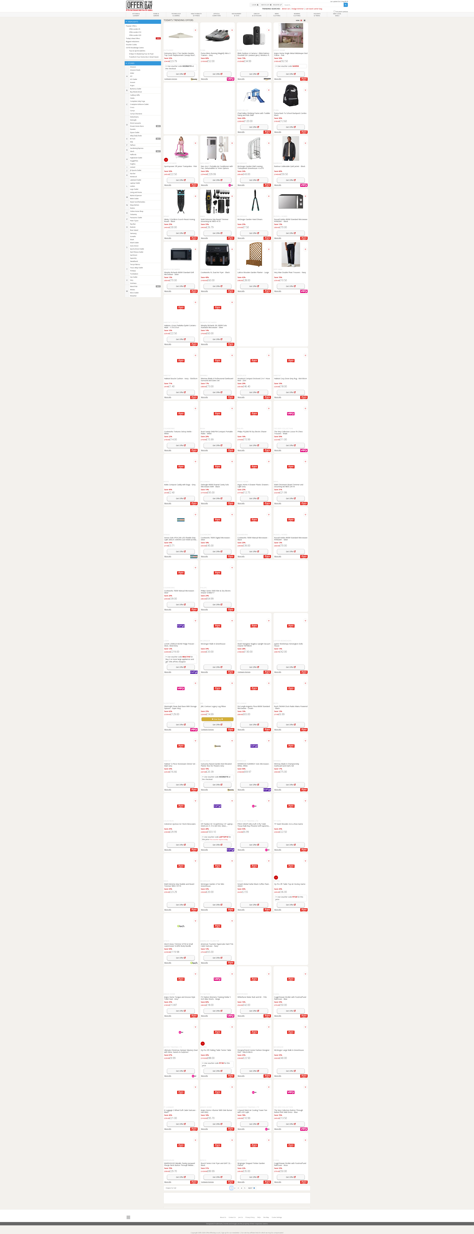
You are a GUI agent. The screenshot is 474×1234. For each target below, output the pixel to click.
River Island (134, 230)
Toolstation (134, 274)
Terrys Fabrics (135, 264)
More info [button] (277, 79)
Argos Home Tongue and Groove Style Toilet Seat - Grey (179, 998)
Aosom (132, 82)
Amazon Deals (135, 70)
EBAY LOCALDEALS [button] (337, 15)
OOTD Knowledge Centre (135, 48)
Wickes (132, 290)
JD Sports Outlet (135, 170)
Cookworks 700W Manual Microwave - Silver (179, 592)
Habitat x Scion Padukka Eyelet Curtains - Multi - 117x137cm (180, 326)
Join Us (240, 1217)
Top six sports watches (137, 51)
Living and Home (136, 192)
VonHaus (133, 283)
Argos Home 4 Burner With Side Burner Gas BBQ (216, 1111)
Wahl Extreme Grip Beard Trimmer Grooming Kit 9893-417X (214, 220)
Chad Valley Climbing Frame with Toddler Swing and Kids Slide (253, 114)
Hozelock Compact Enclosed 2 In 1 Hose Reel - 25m (253, 379)
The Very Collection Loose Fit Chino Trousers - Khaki (288, 432)
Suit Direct (133, 255)
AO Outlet (133, 79)
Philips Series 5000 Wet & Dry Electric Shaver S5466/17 (216, 592)
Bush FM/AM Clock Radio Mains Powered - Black (290, 707)
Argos (132, 85)
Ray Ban (133, 224)
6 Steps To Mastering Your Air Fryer (141, 54)
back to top (171, 1188)
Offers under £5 (134, 29)
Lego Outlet (134, 189)
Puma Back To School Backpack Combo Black (290, 114)
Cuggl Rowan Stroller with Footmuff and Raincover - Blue (290, 998)
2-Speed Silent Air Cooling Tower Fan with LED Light (252, 1111)
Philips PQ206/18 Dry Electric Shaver (252, 431)
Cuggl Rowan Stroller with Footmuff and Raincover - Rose (290, 1164)
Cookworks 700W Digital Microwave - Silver (216, 538)
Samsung (133, 233)
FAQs (259, 1217)
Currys (132, 111)
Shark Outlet (134, 243)
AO (131, 76)
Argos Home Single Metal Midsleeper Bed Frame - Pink (290, 54)
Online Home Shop (136, 211)
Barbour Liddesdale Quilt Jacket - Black (289, 166)
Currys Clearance (136, 114)
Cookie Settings (277, 1217)
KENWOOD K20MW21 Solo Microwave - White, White (253, 765)
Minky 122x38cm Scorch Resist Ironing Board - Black (179, 220)
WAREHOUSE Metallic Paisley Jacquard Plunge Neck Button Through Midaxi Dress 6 (179, 1164)
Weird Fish (145, 286)
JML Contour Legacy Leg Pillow (213, 706)
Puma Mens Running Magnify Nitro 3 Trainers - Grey (215, 54)
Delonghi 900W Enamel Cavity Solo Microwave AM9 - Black (215, 485)
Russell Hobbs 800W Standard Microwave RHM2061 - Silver (290, 538)
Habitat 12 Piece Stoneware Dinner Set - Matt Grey (180, 765)
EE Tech (145, 139)
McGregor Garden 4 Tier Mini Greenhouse (212, 885)
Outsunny (133, 214)
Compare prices (170, 79)
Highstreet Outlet (136, 158)
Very (131, 280)
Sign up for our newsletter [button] (230, 1233)
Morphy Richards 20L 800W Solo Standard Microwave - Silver (214, 326)
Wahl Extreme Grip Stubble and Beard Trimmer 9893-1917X (179, 885)
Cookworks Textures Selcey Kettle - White (178, 432)
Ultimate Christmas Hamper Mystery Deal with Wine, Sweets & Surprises (181, 1051)
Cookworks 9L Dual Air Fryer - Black (215, 272)
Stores (130, 63)
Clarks (132, 98)
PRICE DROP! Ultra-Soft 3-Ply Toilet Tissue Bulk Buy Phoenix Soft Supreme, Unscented (253, 825)
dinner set (286, 9)
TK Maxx (133, 271)
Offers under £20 (135, 35)
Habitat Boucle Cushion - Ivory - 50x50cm (180, 378)
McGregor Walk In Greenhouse (213, 644)
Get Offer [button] (180, 74)
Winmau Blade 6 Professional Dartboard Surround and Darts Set (217, 379)
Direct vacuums (135, 123)
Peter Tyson (134, 221)
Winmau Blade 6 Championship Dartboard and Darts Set (286, 765)
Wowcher (133, 296)
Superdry (133, 258)
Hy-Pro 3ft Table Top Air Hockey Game (289, 884)
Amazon (133, 67)
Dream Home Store (145, 126)
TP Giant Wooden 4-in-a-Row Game (288, 824)
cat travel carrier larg (314, 9)
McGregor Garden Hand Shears (249, 219)
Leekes (132, 186)
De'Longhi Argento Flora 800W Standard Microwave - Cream (253, 707)
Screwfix (133, 236)
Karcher (133, 173)
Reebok (132, 227)
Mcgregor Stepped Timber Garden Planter (251, 1164)
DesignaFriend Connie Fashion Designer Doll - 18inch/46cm (253, 1051)
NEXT (251, 1188)
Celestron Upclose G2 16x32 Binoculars (180, 824)
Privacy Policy (250, 1217)
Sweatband (134, 261)
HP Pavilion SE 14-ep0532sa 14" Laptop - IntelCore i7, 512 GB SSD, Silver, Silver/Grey (217, 825)
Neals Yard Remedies (137, 202)
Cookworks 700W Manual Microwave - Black (252, 538)
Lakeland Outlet (135, 180)
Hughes (132, 164)
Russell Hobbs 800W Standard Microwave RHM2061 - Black (290, 220)
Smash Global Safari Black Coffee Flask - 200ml (253, 885)
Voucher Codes (131, 45)
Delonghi (133, 120)
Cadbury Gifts (135, 95)
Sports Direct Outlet (137, 249)
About (223, 1217)
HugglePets (134, 161)
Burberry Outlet (135, 89)
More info (204, 79)
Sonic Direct (134, 246)
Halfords (133, 154)
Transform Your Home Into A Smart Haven (144, 57)
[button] (255, 5)
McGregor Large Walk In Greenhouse (289, 1050)
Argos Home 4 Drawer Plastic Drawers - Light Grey (253, 485)
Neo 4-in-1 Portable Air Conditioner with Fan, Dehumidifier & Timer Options (217, 167)
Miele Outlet (134, 199)
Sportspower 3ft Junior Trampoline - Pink (180, 166)
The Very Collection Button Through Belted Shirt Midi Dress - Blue (288, 1111)
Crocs (132, 107)
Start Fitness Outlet (136, 252)
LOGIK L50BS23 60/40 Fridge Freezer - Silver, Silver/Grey (179, 645)
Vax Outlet (133, 277)
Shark (132, 240)
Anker (132, 73)
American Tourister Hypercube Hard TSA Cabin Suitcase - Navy (217, 945)
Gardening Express (136, 148)
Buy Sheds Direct (136, 92)
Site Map (266, 1217)
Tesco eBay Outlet (136, 268)
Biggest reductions (132, 41)
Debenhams (134, 117)
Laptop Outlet (135, 183)
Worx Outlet (134, 293)
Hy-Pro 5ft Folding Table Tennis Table (216, 1050)
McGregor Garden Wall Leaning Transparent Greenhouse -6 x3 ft (250, 167)
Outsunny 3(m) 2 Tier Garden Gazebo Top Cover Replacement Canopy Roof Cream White (179, 54)
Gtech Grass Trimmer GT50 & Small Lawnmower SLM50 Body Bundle (178, 945)
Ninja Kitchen (134, 205)
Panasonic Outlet (136, 218)
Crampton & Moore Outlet (139, 104)
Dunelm (133, 129)
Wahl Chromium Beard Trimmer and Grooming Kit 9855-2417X (288, 485)
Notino (132, 208)
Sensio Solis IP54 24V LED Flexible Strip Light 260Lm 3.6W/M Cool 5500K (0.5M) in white (180, 538)
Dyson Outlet (134, 132)
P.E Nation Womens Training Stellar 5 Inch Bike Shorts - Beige (216, 998)
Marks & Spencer (136, 195)
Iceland (132, 167)
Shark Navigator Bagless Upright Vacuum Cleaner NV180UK (253, 645)
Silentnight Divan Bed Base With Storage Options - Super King (180, 707)
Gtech (145, 151)
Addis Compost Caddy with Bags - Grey (180, 484)
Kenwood (133, 177)
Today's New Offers (143, 38)
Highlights (132, 21)
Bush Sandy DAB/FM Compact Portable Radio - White (217, 432)
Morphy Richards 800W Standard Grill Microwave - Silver (179, 273)
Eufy (131, 142)
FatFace (132, 145)
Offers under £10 (135, 32)
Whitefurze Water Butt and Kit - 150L (252, 997)
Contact (232, 1217)
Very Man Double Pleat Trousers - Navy (290, 272)
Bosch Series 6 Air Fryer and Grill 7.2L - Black (216, 1164)
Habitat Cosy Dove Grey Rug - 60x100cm (290, 378)
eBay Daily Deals (136, 136)
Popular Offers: (131, 26)
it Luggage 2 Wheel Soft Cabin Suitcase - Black (180, 1111)
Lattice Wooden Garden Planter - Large (253, 272)
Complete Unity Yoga (137, 101)
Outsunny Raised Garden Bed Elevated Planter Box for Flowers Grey (216, 765)
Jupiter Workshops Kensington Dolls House (288, 645)
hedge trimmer (298, 9)
